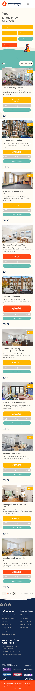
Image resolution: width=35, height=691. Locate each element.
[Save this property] (8, 115)
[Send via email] (4, 115)
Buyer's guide (24, 628)
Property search (25, 624)
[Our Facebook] (6, 605)
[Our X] (2, 605)
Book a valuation (25, 621)
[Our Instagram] (10, 605)
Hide (9, 63)
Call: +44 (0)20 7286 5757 (11, 651)
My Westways (25, 615)
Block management (8, 634)
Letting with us (7, 631)
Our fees (5, 621)
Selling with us (6, 628)
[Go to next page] (14, 593)
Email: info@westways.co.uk (11, 654)
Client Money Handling (9, 615)
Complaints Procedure (9, 618)
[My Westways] (28, 4)
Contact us (24, 618)
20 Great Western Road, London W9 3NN (10, 647)
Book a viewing (17, 110)
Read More (17, 688)
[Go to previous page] (4, 593)
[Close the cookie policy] (1, 682)
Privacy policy (6, 624)
